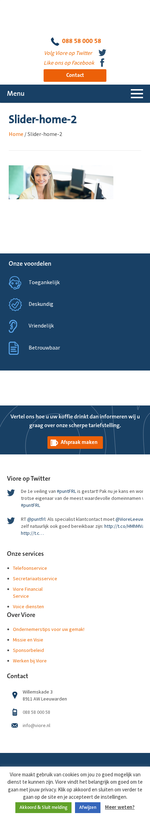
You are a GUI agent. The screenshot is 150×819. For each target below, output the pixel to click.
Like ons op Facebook (69, 62)
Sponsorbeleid (28, 650)
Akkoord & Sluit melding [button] (43, 807)
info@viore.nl (36, 725)
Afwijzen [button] (87, 807)
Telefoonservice (30, 568)
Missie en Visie (28, 640)
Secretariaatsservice (35, 578)
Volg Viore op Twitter (68, 52)
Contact (75, 75)
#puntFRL (66, 491)
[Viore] (75, 17)
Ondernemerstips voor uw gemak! (48, 629)
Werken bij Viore (30, 661)
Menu (15, 94)
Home (16, 133)
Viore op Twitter (28, 478)
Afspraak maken (79, 442)
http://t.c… (32, 533)
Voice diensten (28, 606)
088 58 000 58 (81, 41)
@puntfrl (36, 519)
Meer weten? (120, 807)
